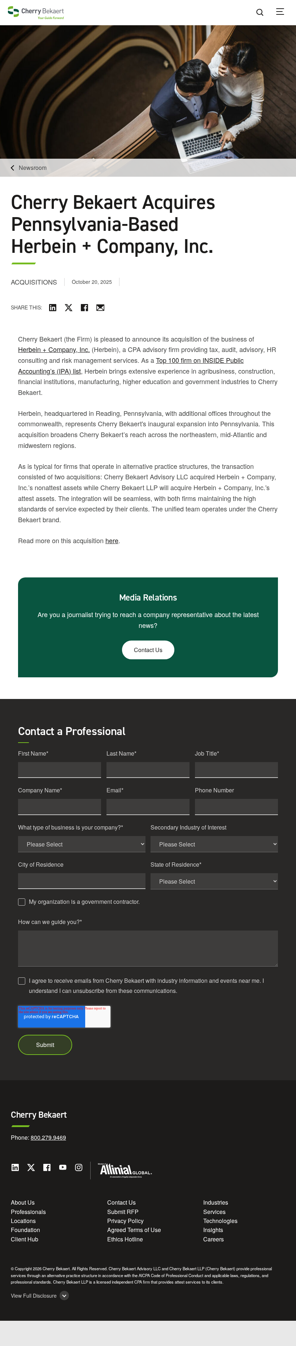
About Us (23, 1202)
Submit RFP (123, 1212)
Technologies (220, 1221)
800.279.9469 (48, 1137)
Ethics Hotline (125, 1239)
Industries (215, 1202)
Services (214, 1212)
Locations (23, 1221)
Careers (213, 1239)
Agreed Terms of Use (134, 1230)
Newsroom (33, 167)
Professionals (28, 1212)
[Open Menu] (284, 12)
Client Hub (24, 1239)
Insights (213, 1230)
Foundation (25, 1230)
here (111, 540)
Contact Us (148, 650)
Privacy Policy (125, 1221)
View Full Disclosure (34, 1295)
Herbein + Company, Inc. (54, 349)
